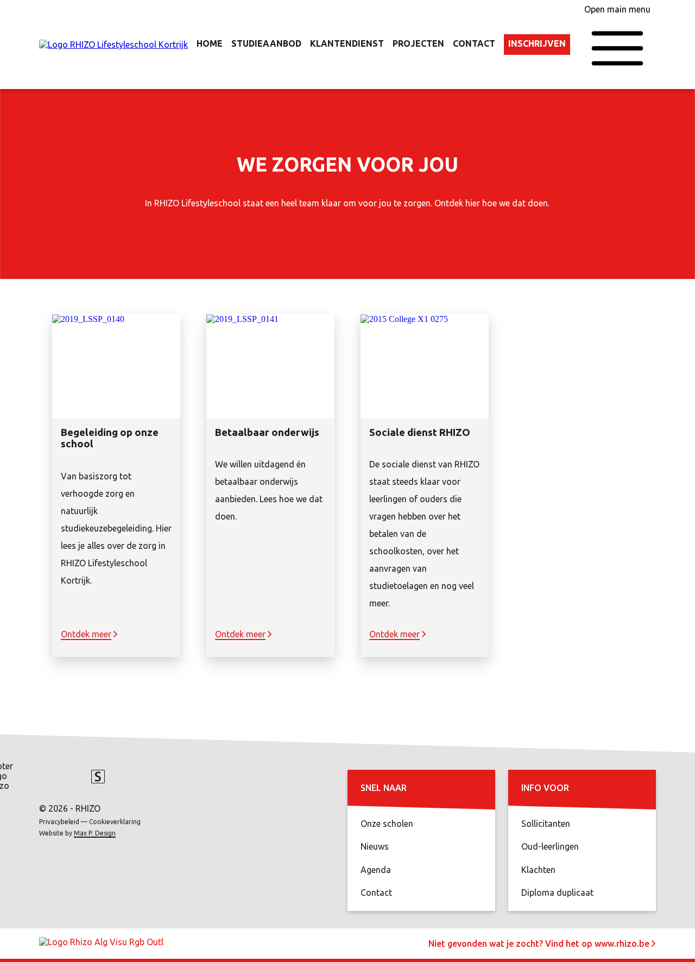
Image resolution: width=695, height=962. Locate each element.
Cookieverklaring (115, 821)
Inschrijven (537, 43)
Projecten (418, 43)
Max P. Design (95, 833)
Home (210, 43)
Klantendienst (347, 43)
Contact (474, 43)
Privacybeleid (59, 821)
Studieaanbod (266, 43)
